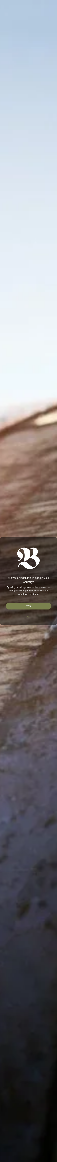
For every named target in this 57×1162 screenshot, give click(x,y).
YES (28, 606)
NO (28, 616)
